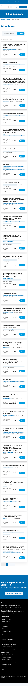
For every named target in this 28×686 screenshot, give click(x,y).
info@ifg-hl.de (15, 1)
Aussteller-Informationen (7, 659)
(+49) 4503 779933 (7, 610)
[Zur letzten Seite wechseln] (13, 564)
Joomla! (2, 676)
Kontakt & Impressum (6, 664)
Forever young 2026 (6, 621)
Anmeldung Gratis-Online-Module (9, 644)
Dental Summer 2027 (6, 631)
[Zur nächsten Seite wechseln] (11, 564)
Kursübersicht (5, 637)
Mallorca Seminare (6, 628)
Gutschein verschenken (7, 646)
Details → (22, 54)
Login (16, 7)
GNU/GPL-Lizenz (15, 676)
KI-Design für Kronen (6, 619)
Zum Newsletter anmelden (14, 593)
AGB (3, 669)
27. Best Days (5, 626)
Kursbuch (22, 7)
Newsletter (18, 3)
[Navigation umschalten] (7, 7)
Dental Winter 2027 (6, 624)
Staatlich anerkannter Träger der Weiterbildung (12, 649)
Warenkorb (10, 3)
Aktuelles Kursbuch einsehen (8, 654)
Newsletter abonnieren (6, 657)
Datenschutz (4, 666)
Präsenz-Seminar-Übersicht (8, 641)
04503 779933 (5, 1)
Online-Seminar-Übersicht (7, 639)
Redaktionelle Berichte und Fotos (9, 662)
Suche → (20, 33)
